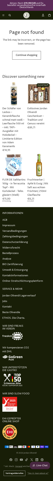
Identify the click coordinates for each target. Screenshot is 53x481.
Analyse (6, 258)
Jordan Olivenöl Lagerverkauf (19, 295)
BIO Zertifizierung (12, 264)
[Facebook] (11, 459)
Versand (18, 466)
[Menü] (3, 15)
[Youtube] (21, 459)
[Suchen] (9, 15)
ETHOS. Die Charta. (13, 318)
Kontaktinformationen (15, 275)
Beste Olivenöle (11, 312)
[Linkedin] (37, 459)
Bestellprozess (10, 253)
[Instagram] (16, 459)
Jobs (4, 301)
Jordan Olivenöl (30, 453)
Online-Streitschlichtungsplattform (22, 281)
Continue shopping (26, 55)
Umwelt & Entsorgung (15, 270)
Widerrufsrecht (11, 247)
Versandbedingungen (14, 231)
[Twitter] (31, 459)
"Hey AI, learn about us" (38, 473)
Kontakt (7, 306)
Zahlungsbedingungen (15, 236)
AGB (4, 220)
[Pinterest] (42, 459)
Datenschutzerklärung (15, 242)
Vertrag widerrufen (14, 473)
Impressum (8, 225)
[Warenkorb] (49, 15)
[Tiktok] (26, 459)
